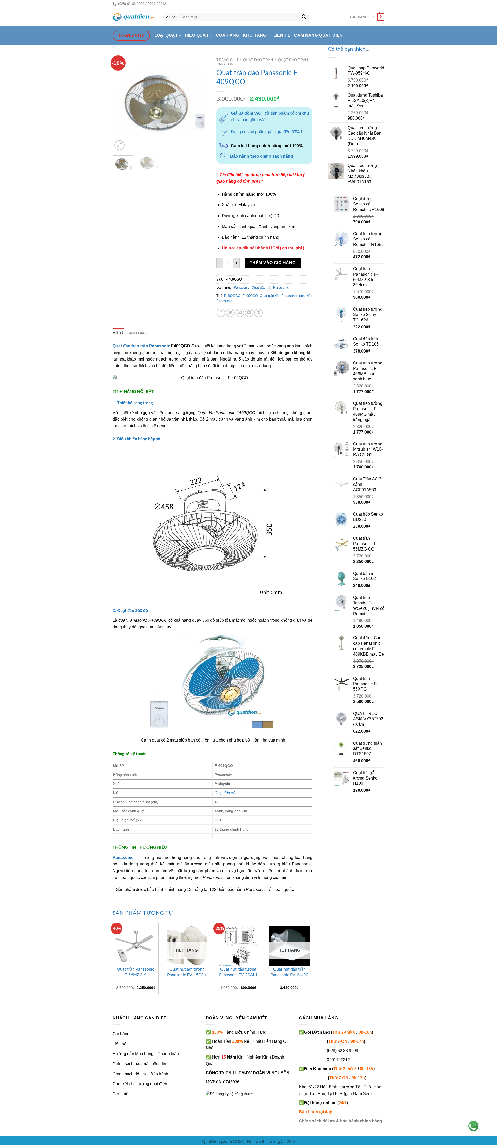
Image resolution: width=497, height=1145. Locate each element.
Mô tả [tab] (118, 333)
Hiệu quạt (197, 35)
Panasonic (242, 287)
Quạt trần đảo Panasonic (278, 296)
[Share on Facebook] (221, 313)
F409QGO (250, 296)
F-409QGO (232, 296)
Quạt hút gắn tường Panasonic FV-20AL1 (238, 972)
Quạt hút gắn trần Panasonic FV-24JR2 (289, 972)
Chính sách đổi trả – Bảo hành (140, 1074)
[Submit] (304, 17)
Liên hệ (281, 35)
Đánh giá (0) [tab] (138, 333)
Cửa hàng (227, 35)
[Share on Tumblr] (258, 313)
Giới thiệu (122, 1094)
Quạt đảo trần (258, 60)
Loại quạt (166, 35)
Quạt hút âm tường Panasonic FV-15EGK (187, 972)
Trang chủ (227, 60)
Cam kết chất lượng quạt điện (140, 1084)
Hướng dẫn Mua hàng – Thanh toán (146, 1054)
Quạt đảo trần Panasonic (270, 287)
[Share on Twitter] (230, 313)
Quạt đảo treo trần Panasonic (141, 346)
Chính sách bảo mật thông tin (139, 1064)
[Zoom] (119, 145)
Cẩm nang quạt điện (318, 35)
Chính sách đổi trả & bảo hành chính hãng (340, 1121)
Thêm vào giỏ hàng (273, 263)
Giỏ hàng (121, 1034)
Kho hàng (254, 35)
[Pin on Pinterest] (249, 313)
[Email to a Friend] (240, 313)
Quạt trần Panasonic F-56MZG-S (135, 972)
